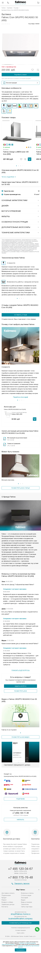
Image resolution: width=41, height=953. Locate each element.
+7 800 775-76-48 (20, 877)
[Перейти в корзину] (38, 3)
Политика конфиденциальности (20, 927)
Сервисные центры (8, 904)
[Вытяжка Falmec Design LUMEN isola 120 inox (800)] (17, 132)
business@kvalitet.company (21, 919)
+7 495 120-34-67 (20, 868)
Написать (20, 819)
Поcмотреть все (20, 691)
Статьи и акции (26, 895)
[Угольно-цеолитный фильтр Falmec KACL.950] (8, 415)
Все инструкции (11, 83)
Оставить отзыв (20, 315)
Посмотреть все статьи (20, 488)
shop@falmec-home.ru (20, 914)
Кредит (4, 897)
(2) (30, 147)
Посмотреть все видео (20, 737)
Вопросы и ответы (27, 893)
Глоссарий (24, 897)
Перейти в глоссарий (20, 397)
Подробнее (20, 799)
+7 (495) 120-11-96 (20, 813)
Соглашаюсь (20, 950)
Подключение (6, 895)
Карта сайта (20, 933)
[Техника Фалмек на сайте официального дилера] (20, 3)
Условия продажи (20, 930)
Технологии (25, 904)
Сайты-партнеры (26, 906)
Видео (23, 900)
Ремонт (4, 900)
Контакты (5, 906)
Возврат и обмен (7, 902)
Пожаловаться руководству (20, 923)
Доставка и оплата (8, 893)
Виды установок (26, 902)
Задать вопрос (20, 686)
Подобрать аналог (20, 74)
